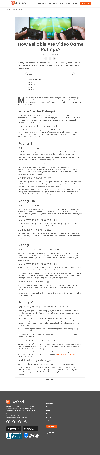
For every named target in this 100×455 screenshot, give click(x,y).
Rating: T (30, 87)
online (26, 390)
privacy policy (21, 410)
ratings (50, 390)
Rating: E (30, 82)
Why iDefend (53, 3)
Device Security (22, 9)
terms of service (31, 410)
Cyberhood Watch (12, 9)
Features (49, 403)
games (22, 390)
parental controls (39, 390)
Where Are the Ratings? (35, 79)
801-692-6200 (15, 416)
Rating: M (31, 89)
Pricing (68, 3)
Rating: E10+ (31, 84)
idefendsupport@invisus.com (18, 417)
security (55, 390)
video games (69, 390)
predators (46, 390)
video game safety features (66, 354)
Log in (75, 3)
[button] (45, 58)
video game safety (61, 390)
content (12, 390)
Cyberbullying (17, 390)
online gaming (32, 390)
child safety (7, 390)
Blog (61, 3)
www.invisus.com (11, 410)
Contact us (9, 414)
